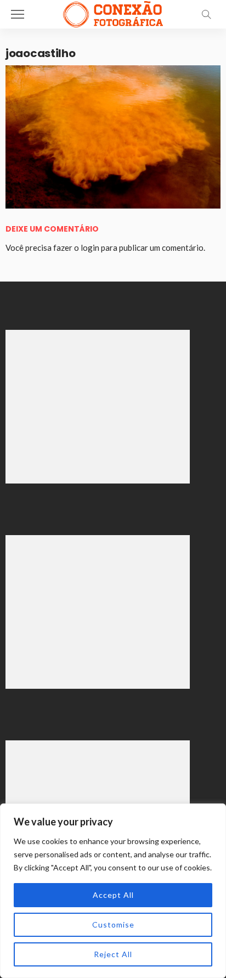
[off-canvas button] (17, 14)
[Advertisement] (97, 407)
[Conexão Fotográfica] (112, 13)
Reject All (113, 954)
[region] (113, 890)
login (90, 247)
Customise (113, 924)
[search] (206, 14)
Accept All (113, 895)
